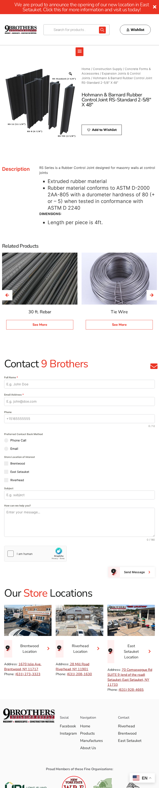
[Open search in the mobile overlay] (76, 29)
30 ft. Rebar (39, 312)
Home (86, 69)
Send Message (134, 572)
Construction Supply (107, 69)
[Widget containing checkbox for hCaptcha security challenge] (35, 554)
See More (40, 324)
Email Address (14, 394)
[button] (79, 51)
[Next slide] (152, 295)
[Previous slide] (7, 295)
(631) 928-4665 (131, 689)
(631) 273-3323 (27, 674)
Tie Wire (119, 312)
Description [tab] (16, 169)
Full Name (11, 377)
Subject (8, 488)
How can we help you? (17, 505)
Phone (8, 412)
